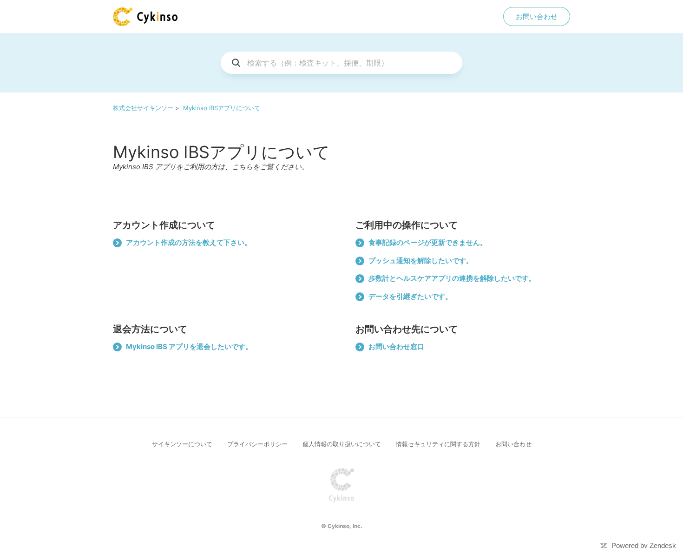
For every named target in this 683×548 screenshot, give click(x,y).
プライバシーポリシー (257, 444)
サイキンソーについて (182, 444)
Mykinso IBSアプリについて (221, 108)
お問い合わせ (537, 16)
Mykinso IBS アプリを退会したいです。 (189, 346)
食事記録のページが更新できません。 (427, 242)
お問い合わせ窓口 (396, 346)
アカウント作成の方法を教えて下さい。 (188, 242)
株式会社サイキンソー (143, 108)
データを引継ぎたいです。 (410, 296)
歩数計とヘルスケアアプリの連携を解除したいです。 (452, 278)
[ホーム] (145, 16)
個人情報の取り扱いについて (341, 444)
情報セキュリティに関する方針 (438, 444)
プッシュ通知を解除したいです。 (420, 260)
